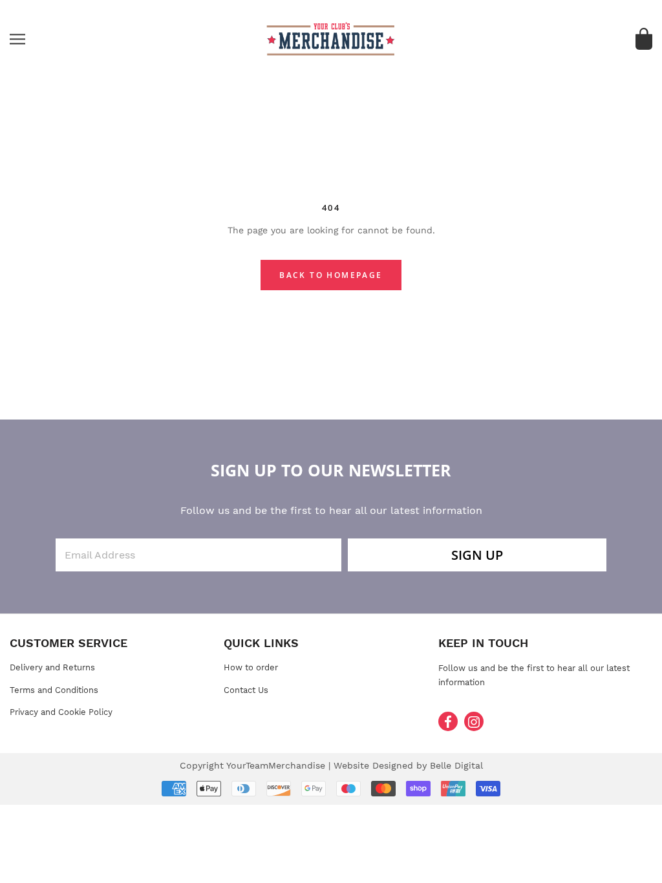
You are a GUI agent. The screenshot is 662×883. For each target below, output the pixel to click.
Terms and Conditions (54, 690)
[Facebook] (448, 721)
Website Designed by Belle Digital (408, 765)
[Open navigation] (17, 39)
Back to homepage (330, 275)
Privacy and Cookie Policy (61, 712)
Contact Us (246, 690)
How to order (251, 667)
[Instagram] (474, 721)
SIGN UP (477, 555)
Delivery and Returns (52, 667)
